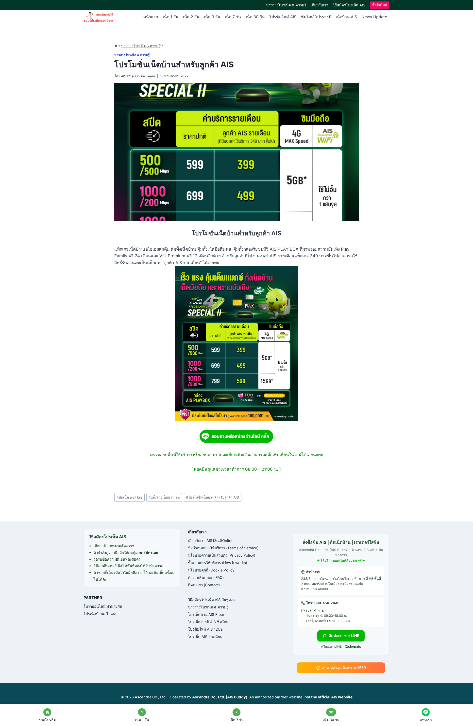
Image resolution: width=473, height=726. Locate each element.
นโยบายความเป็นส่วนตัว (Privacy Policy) (221, 555)
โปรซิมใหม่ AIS (282, 16)
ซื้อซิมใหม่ (379, 5)
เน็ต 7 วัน (233, 16)
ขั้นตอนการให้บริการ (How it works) (217, 562)
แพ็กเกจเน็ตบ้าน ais (164, 497)
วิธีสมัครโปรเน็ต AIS (349, 5)
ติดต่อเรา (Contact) (204, 585)
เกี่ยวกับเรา (319, 5)
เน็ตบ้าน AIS (346, 16)
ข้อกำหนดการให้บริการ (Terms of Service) (223, 548)
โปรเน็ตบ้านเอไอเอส (100, 613)
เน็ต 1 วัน (170, 16)
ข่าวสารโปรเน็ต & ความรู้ (286, 5)
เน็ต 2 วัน (191, 16)
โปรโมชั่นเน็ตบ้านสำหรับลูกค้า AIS (212, 497)
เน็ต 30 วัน (255, 16)
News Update (374, 16)
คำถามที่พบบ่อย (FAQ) (206, 577)
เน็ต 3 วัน (212, 16)
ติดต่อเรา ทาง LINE (344, 635)
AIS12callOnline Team (138, 76)
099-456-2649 (326, 603)
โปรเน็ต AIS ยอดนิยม (205, 636)
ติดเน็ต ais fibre (129, 497)
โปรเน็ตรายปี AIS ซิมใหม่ (208, 622)
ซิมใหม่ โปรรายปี (316, 16)
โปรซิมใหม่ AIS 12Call (206, 629)
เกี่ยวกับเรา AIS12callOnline (211, 540)
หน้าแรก (150, 16)
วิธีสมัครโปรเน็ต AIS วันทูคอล (212, 599)
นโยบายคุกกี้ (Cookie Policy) (212, 570)
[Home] (116, 46)
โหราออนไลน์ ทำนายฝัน (103, 606)
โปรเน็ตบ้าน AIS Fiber (206, 614)
